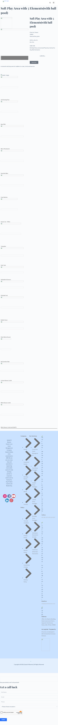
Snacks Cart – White (5, 221)
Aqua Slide (3, 124)
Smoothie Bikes (4, 173)
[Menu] (53, 2)
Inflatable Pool (4, 295)
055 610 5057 (52, 517)
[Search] (50, 2)
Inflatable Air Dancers (6, 279)
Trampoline (3, 246)
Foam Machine (4, 197)
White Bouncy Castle (6, 402)
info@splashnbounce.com (48, 603)
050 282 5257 (45, 517)
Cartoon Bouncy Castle (6, 380)
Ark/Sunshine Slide (5, 361)
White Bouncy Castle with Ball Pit (9, 427)
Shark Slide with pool (5, 337)
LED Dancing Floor (5, 99)
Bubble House (4, 320)
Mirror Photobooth (5, 149)
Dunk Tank (3, 265)
